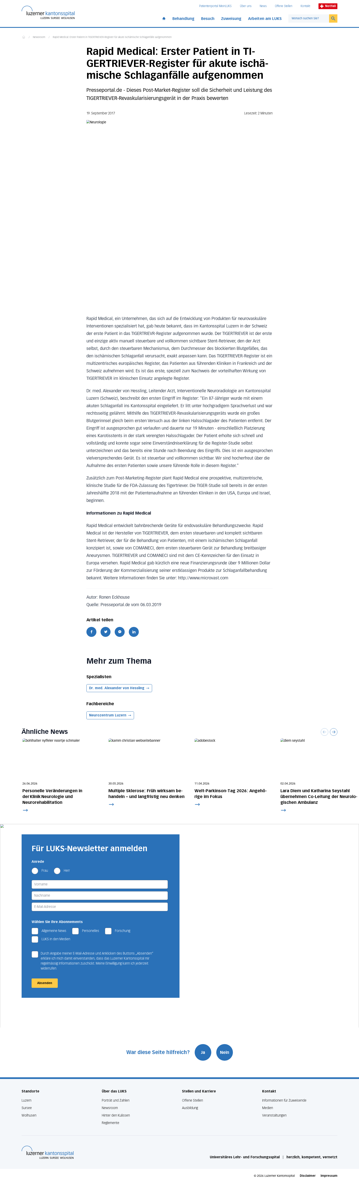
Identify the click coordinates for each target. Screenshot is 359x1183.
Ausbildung (190, 1108)
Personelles (90, 931)
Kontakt (305, 6)
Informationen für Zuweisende (284, 1100)
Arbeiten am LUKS (265, 18)
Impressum (329, 1176)
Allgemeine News (54, 931)
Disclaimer (308, 1176)
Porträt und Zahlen (115, 1100)
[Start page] (164, 17)
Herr (67, 871)
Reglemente (110, 1123)
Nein (224, 1052)
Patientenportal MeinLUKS (215, 6)
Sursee (27, 1108)
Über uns (245, 6)
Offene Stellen (283, 6)
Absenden (44, 983)
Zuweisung (231, 18)
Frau (45, 871)
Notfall (330, 6)
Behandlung (183, 18)
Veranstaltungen (274, 1115)
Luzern (26, 1100)
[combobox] (308, 18)
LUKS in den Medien (56, 939)
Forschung (122, 931)
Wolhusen (29, 1115)
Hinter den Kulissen (116, 1115)
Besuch (207, 18)
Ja (203, 1052)
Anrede (38, 862)
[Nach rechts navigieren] (333, 732)
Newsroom (39, 37)
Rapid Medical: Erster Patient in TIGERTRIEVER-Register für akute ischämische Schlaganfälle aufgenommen (112, 37)
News (263, 6)
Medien (267, 1108)
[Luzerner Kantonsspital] (48, 1152)
